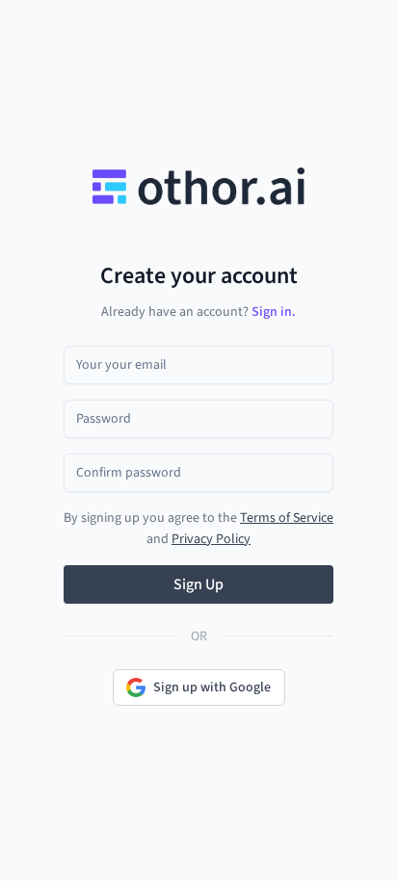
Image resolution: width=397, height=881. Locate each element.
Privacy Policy (211, 539)
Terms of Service (286, 518)
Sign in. (273, 312)
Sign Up (198, 584)
